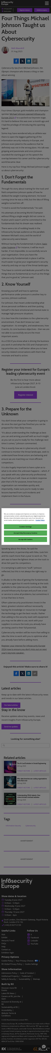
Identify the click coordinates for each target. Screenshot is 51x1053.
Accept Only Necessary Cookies (25, 533)
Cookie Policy (40, 520)
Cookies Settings (25, 527)
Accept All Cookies (25, 539)
